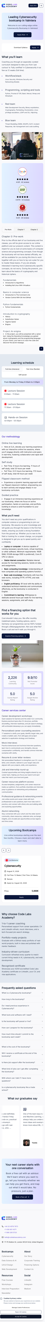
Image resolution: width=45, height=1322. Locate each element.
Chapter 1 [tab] (21, 229)
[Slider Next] (8, 850)
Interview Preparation (10, 1289)
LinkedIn (27, 1280)
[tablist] (22, 372)
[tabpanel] (22, 290)
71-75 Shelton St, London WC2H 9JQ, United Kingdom (23, 1242)
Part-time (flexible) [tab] (33, 369)
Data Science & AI (9, 1260)
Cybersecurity (12, 865)
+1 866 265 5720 (10, 1232)
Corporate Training (32, 1260)
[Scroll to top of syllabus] (41, 349)
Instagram (28, 1284)
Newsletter (6, 1293)
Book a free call (21, 1197)
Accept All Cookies (21, 1316)
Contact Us (28, 1269)
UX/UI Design (7, 1265)
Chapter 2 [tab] (34, 229)
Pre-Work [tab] (8, 229)
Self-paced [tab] (23, 375)
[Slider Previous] (4, 850)
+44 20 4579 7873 (11, 1226)
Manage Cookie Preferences (21, 1307)
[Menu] (41, 5)
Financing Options (31, 1265)
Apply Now (33, 5)
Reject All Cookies (20, 1312)
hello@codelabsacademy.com (15, 1237)
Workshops (6, 1284)
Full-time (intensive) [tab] (12, 369)
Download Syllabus (20, 47)
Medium (27, 1289)
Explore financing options (14, 636)
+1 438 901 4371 (10, 1229)
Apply (34, 47)
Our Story (28, 1256)
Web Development (9, 1269)
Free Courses (7, 1280)
